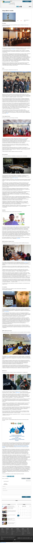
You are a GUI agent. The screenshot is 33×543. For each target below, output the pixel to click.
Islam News (24, 478)
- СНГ (6, 533)
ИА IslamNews (6, 311)
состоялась (26, 262)
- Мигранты (23, 533)
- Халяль (23, 534)
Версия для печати (28, 480)
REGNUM (18, 238)
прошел (8, 356)
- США (12, 534)
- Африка (12, 533)
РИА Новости (18, 392)
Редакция (2, 539)
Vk (27, 478)
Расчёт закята (26, 1)
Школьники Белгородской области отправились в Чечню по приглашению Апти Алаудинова (11, 519)
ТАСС (7, 113)
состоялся (23, 138)
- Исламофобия (28, 533)
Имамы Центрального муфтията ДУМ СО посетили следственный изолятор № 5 (11, 511)
